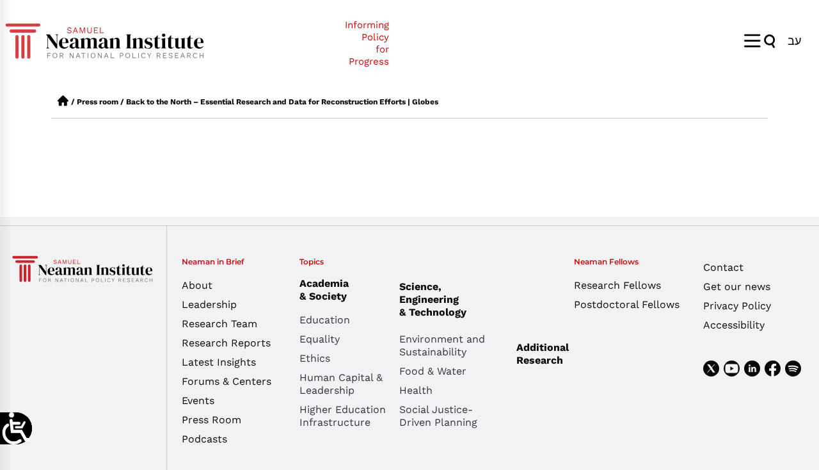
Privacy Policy (737, 306)
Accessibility (734, 325)
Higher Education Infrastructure (342, 415)
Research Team (219, 324)
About (197, 285)
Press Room (211, 420)
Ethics (314, 358)
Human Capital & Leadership (341, 383)
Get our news (736, 286)
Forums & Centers (226, 381)
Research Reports (226, 343)
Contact (723, 267)
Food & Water (432, 371)
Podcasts (204, 439)
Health (416, 390)
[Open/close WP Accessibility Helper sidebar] (16, 428)
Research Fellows (617, 285)
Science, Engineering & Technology (432, 299)
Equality (319, 339)
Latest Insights (219, 362)
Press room (97, 101)
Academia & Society (324, 289)
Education (324, 320)
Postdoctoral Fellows (627, 304)
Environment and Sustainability (442, 345)
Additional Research (542, 353)
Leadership (209, 304)
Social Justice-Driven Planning (438, 415)
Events (198, 400)
